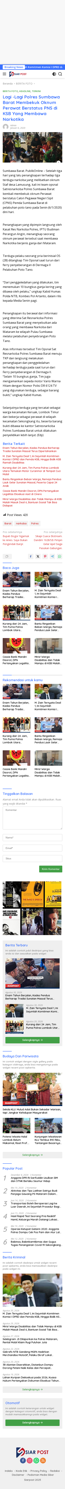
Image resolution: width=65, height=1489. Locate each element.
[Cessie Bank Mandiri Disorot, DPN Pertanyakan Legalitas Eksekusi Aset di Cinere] (16, 645)
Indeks (9, 1471)
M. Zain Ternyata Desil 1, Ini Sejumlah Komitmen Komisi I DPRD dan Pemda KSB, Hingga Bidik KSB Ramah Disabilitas (32, 459)
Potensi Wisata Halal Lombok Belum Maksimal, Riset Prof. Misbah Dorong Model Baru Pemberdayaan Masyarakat (16, 1140)
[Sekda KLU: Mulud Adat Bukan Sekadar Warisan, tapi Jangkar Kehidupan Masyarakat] (32, 1089)
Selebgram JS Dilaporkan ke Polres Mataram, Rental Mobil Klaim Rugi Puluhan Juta (30, 1341)
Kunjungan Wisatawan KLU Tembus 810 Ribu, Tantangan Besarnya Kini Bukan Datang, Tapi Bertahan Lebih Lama (48, 1140)
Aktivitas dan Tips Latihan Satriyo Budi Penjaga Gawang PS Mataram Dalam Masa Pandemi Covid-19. (34, 1192)
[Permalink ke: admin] (5, 126)
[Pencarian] (60, 74)
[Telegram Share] (52, 556)
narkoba (21, 523)
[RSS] (43, 1461)
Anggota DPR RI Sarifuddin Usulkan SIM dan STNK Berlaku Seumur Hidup (34, 1179)
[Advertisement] (32, 32)
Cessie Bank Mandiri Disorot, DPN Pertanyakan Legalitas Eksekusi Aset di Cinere (31, 492)
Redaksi (55, 1471)
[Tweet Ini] (38, 556)
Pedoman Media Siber (41, 1474)
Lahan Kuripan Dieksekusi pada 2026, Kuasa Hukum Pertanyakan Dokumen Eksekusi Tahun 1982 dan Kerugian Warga (31, 1379)
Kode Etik (21, 1471)
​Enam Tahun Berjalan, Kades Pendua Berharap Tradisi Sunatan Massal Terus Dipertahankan (31, 449)
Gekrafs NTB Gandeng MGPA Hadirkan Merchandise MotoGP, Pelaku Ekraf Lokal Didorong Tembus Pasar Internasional (27, 1353)
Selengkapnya (31, 1040)
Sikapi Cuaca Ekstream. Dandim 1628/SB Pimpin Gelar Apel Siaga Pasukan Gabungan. (48, 540)
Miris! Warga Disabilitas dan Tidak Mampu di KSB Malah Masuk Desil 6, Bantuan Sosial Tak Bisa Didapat (32, 502)
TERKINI (36, 91)
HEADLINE (25, 91)
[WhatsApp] (36, 1461)
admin (13, 125)
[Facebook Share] (30, 556)
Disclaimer (18, 1474)
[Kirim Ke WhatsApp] (59, 556)
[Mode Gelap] (54, 74)
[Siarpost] (17, 74)
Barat (8, 523)
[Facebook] (23, 1461)
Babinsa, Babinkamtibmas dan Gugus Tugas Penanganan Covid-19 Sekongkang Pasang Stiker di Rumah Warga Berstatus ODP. (36, 1243)
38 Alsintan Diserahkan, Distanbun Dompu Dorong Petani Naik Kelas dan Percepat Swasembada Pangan (28, 1366)
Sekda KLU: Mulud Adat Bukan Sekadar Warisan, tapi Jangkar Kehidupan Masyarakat (32, 1111)
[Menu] (5, 74)
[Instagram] (29, 1461)
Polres (35, 523)
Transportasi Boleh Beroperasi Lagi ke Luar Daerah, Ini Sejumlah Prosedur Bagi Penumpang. (35, 1205)
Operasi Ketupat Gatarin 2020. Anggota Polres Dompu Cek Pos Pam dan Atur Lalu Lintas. (36, 1230)
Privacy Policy (39, 1471)
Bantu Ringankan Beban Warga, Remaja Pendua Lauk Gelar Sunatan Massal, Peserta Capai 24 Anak (32, 482)
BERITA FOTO (10, 91)
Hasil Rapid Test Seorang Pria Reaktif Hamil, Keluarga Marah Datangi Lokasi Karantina (34, 1218)
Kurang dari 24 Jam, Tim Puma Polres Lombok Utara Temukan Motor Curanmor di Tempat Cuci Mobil (32, 471)
